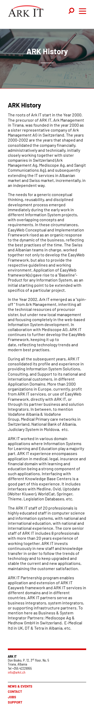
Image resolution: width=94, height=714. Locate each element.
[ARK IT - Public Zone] (26, 12)
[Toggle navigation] (72, 11)
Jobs (12, 697)
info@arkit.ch (16, 672)
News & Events (20, 686)
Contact (15, 691)
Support (15, 702)
